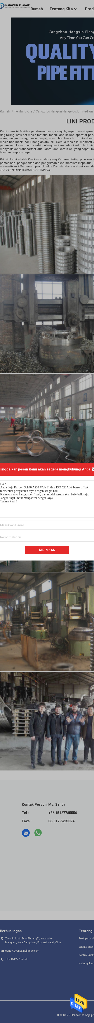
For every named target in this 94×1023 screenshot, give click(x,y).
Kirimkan (47, 550)
